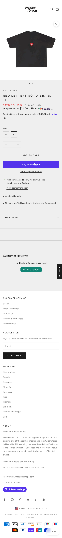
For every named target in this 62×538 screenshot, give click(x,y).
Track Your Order (11, 308)
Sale (5, 416)
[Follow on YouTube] (27, 499)
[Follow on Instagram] (12, 499)
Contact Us (8, 313)
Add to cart (31, 155)
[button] (31, 108)
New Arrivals (9, 372)
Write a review (31, 269)
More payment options (31, 171)
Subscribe (14, 355)
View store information (17, 187)
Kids (5, 397)
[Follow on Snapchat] (43, 499)
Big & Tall (7, 406)
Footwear (7, 392)
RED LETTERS (11, 90)
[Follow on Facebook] (4, 499)
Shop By (7, 387)
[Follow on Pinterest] (20, 499)
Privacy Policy (9, 323)
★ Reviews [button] (59, 271)
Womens (7, 401)
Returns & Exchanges (13, 318)
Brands (6, 377)
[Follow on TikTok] (35, 499)
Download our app (12, 411)
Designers (7, 382)
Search (6, 303)
